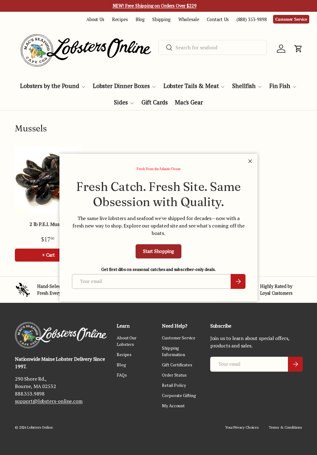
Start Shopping (158, 251)
